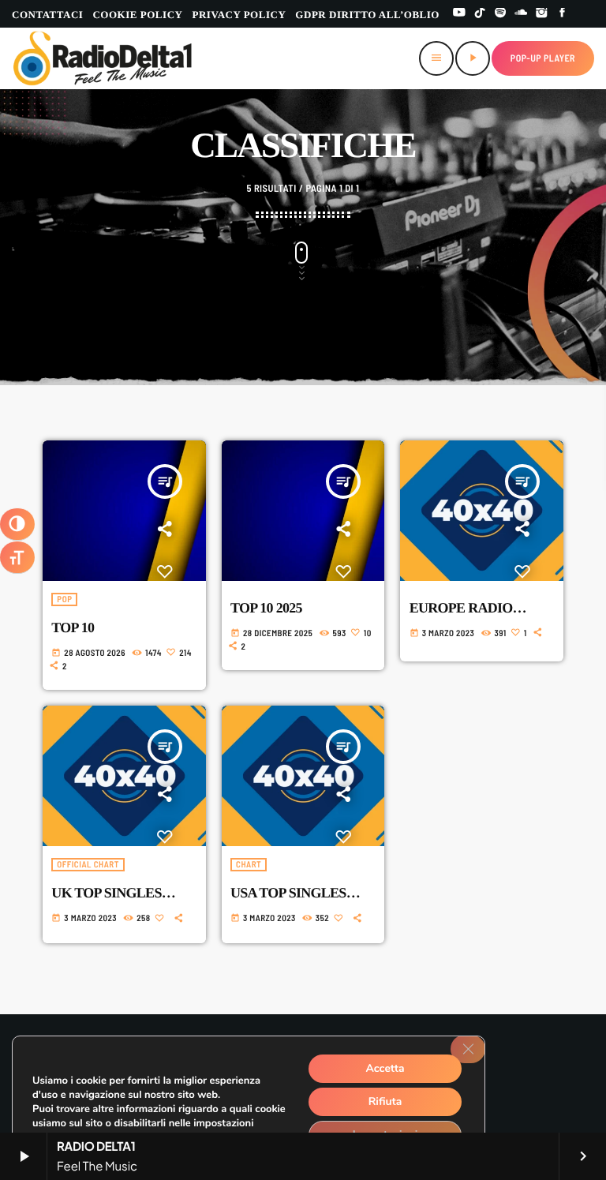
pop (64, 599)
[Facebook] (562, 14)
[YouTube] (459, 14)
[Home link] (103, 58)
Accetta (384, 1068)
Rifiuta (385, 1101)
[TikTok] (479, 14)
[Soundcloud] (520, 14)
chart (248, 865)
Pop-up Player (543, 58)
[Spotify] (500, 14)
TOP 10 (72, 627)
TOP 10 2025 (266, 608)
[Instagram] (542, 14)
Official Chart (88, 865)
